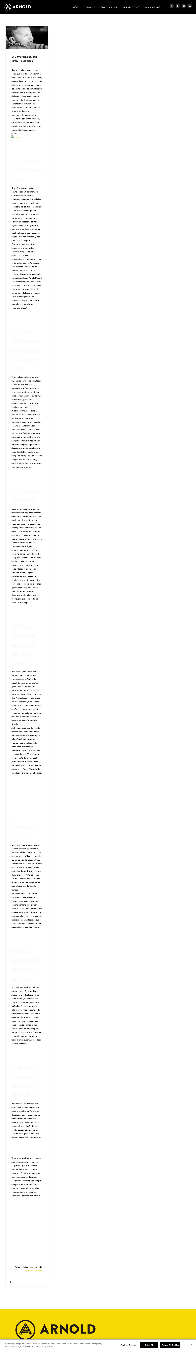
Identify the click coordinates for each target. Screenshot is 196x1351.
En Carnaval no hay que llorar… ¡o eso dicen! (24, 58)
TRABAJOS (89, 7)
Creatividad (17, 44)
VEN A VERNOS (152, 7)
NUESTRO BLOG (131, 7)
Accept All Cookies (170, 1345)
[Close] (191, 1345)
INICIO (75, 7)
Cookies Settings (128, 1345)
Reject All (149, 1345)
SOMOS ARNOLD (109, 7)
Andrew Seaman (34, 1270)
